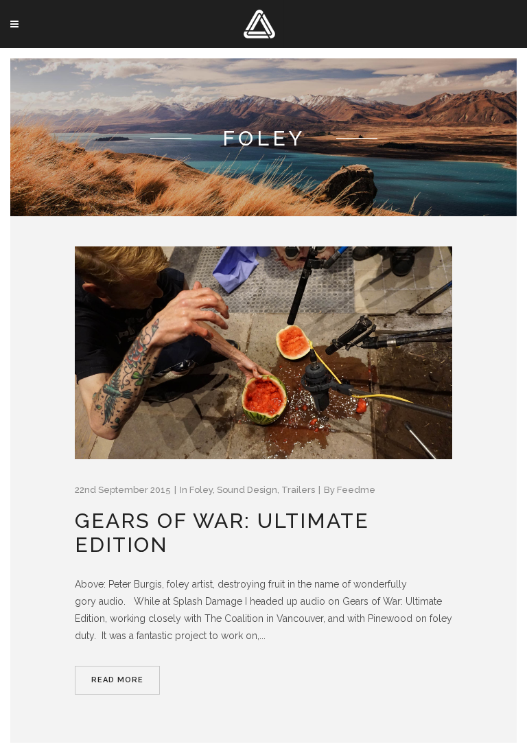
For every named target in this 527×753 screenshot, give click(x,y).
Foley (201, 490)
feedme (356, 490)
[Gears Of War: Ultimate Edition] (263, 352)
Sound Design (247, 490)
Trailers (298, 490)
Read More (117, 679)
